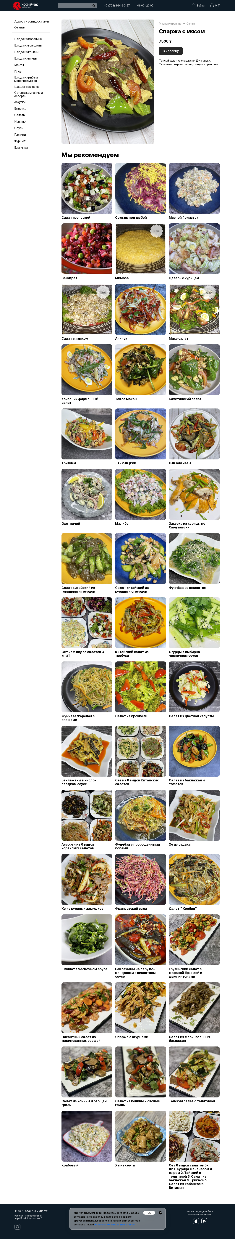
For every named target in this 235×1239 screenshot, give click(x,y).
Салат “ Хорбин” (183, 909)
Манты (19, 65)
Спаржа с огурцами (131, 1037)
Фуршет (20, 141)
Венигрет (69, 278)
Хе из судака (180, 844)
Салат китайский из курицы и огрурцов (132, 589)
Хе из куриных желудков (82, 909)
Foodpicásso (27, 1218)
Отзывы (19, 27)
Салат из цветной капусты (191, 716)
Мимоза (122, 278)
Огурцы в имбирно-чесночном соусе (185, 654)
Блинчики (21, 147)
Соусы (18, 128)
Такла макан (126, 399)
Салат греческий (75, 217)
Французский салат (132, 909)
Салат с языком (74, 338)
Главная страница (170, 23)
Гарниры (20, 134)
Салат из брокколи (131, 716)
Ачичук (121, 338)
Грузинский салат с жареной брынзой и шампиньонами (185, 972)
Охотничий (70, 523)
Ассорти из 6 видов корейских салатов (77, 846)
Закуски (19, 102)
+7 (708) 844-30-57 (117, 5)
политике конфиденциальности (114, 1224)
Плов (18, 71)
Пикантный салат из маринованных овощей (81, 1039)
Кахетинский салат (185, 399)
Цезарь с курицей (184, 278)
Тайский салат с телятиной (192, 1101)
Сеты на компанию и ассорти (28, 94)
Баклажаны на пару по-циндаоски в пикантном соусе (135, 972)
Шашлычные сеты (26, 87)
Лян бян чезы (180, 463)
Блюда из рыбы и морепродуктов (26, 79)
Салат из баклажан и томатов (187, 782)
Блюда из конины (26, 52)
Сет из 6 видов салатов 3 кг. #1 (82, 654)
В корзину (171, 51)
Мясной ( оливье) (183, 217)
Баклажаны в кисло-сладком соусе (78, 782)
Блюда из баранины (28, 39)
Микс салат (178, 338)
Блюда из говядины (28, 45)
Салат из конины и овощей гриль (84, 1103)
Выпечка (20, 108)
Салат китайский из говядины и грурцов (78, 589)
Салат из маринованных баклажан (189, 1039)
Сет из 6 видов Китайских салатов (137, 782)
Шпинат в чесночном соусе (84, 969)
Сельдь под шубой (131, 217)
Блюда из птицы (25, 58)
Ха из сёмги (125, 1165)
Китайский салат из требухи (132, 654)
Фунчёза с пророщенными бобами (137, 846)
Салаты (19, 115)
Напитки (20, 121)
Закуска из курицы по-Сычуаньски (188, 525)
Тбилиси (68, 463)
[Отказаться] (160, 1213)
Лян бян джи (125, 463)
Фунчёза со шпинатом (188, 588)
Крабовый (69, 1165)
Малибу (121, 523)
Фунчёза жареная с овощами (78, 718)
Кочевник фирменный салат (79, 401)
